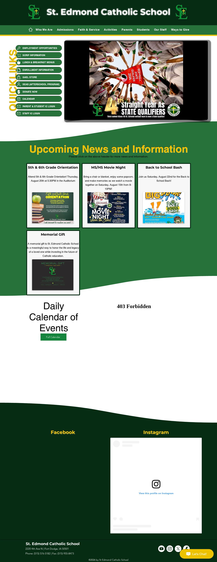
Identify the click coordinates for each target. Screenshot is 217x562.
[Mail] (30, 29)
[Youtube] (161, 548)
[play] (200, 116)
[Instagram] (169, 548)
